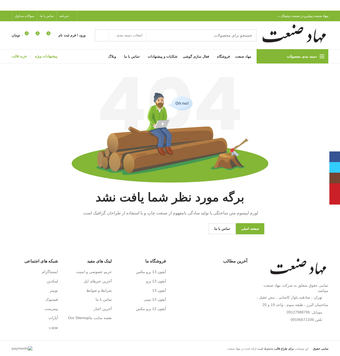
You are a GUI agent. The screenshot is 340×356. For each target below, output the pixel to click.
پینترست (51, 309)
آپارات (53, 318)
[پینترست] (95, 15)
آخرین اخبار (103, 309)
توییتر (54, 290)
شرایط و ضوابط (99, 290)
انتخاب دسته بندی (129, 35)
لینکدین (52, 281)
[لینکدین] (89, 15)
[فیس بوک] (107, 15)
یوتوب (53, 327)
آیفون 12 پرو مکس (151, 309)
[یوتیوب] (334, 188)
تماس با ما (104, 299)
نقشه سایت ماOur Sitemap (90, 318)
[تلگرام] (83, 15)
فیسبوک (51, 299)
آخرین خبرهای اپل (98, 281)
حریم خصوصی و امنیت (94, 272)
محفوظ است (275, 348)
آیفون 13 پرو (156, 281)
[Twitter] (101, 15)
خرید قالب (19, 56)
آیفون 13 (159, 290)
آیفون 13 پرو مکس (151, 272)
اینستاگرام (50, 272)
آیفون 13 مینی (155, 299)
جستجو (102, 35)
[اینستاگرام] (334, 178)
